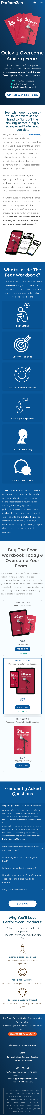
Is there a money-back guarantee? (19, 868)
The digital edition (25, 516)
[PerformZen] (12, 2)
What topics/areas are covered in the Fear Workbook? (20, 848)
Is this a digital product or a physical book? (19, 859)
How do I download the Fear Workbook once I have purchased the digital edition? (21, 879)
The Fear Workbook (32, 68)
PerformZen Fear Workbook (13, 839)
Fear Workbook (13, 490)
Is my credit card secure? (14, 889)
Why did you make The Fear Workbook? (21, 805)
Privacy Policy (13, 1057)
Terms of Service (30, 1057)
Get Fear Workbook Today (22, 94)
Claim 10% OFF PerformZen (21, 1034)
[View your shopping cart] (34, 2)
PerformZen (35, 134)
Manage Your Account (23, 1060)
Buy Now (22, 903)
